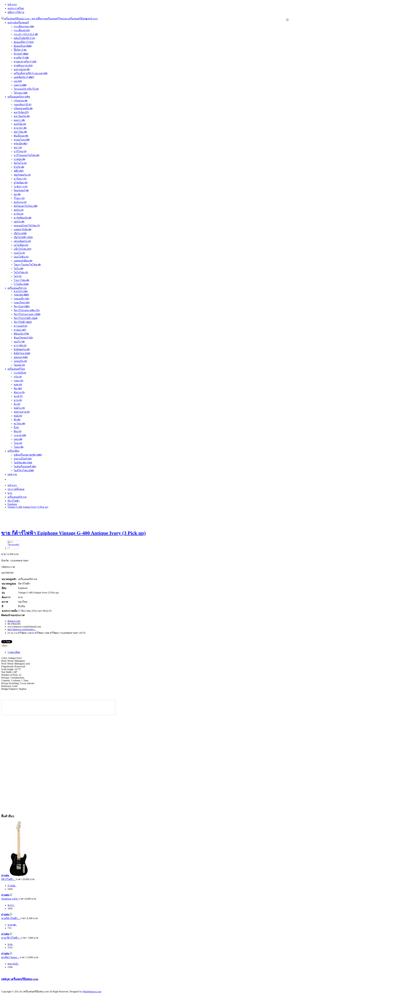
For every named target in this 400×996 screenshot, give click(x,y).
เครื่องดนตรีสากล (17, 497)
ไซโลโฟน (21, 272)
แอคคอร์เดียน (23, 260)
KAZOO (21, 291)
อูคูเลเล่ (21, 357)
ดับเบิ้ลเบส (21, 135)
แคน (18, 439)
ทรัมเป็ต (20, 143)
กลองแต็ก (21, 298)
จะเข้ (18, 396)
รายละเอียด (14, 652)
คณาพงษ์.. (13, 963)
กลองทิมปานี (22, 104)
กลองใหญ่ (22, 302)
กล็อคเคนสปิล (23, 108)
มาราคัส (20, 345)
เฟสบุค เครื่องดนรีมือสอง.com (19, 979)
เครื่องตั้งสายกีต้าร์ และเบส (30, 73)
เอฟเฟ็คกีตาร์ (24, 77)
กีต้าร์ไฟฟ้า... (8, 879)
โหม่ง (18, 447)
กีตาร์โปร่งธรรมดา (27, 314)
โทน (18, 443)
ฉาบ (18, 400)
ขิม (18, 388)
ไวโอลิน (21, 284)
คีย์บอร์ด (21, 333)
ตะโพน (19, 423)
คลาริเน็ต (21, 112)
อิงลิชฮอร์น (22, 349)
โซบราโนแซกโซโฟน (27, 264)
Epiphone (12, 504)
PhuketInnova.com (92, 991)
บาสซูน (19, 159)
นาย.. (10, 944)
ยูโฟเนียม (20, 182)
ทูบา (18, 147)
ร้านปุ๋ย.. (12, 885)
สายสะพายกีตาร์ (25, 61)
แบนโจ (19, 253)
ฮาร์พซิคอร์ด (22, 217)
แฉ (18, 81)
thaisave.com (14, 621)
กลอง (18, 380)
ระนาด (20, 435)
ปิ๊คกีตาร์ (20, 50)
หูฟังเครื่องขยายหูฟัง (28, 454)
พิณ (17, 431)
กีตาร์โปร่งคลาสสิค (27, 310)
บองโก (19, 341)
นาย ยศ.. (12, 924)
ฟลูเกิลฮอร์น (22, 174)
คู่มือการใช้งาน (16, 12)
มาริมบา (20, 178)
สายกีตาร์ (21, 57)
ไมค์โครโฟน (24, 470)
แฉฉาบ (20, 85)
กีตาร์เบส (22, 306)
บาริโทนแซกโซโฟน (26, 155)
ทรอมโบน (22, 139)
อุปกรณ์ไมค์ (23, 458)
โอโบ (18, 268)
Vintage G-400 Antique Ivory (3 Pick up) (28, 507)
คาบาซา (20, 128)
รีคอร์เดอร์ (21, 190)
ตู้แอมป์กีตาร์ (24, 42)
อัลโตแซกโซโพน (25, 206)
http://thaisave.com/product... (22, 629)
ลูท (17, 194)
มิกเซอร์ (21, 53)
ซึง (17, 419)
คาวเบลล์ (20, 326)
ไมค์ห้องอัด (23, 462)
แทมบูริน (20, 361)
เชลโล (19, 221)
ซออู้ (18, 415)
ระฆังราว (20, 186)
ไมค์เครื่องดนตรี (25, 466)
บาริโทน (20, 151)
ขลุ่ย (18, 384)
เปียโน (20, 233)
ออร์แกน (20, 202)
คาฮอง (20, 330)
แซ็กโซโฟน (22, 249)
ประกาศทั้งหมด (16, 489)
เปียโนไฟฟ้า (23, 237)
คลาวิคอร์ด (22, 116)
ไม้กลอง (20, 93)
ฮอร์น (18, 210)
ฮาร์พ (18, 214)
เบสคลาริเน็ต (22, 229)
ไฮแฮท (19, 365)
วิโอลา (19, 198)
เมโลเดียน (21, 245)
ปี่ (16, 427)
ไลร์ (17, 276)
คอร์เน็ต (20, 124)
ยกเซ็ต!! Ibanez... (10, 957)
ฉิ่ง (17, 404)
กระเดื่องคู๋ (22, 30)
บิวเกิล (19, 167)
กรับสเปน (20, 100)
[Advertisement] (200, 518)
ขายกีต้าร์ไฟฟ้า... (10, 918)
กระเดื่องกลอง (24, 26)
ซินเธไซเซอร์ (23, 337)
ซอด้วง (19, 408)
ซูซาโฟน (20, 132)
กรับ (18, 376)
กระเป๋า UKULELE (26, 34)
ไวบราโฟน (21, 280)
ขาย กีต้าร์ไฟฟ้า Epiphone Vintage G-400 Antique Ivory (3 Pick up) (73, 533)
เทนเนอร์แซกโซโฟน (27, 225)
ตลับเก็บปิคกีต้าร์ (24, 38)
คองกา (19, 120)
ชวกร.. (11, 905)
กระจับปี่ (20, 373)
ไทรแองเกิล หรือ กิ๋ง (26, 89)
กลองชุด (21, 294)
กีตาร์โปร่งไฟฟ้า (25, 318)
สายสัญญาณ (23, 65)
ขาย (10, 493)
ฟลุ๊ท (18, 171)
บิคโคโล (20, 163)
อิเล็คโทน (22, 353)
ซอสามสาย (22, 412)
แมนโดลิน (21, 256)
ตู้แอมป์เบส (23, 46)
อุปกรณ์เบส (22, 69)
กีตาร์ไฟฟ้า (23, 322)
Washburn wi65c (10, 898)
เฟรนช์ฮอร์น (22, 241)
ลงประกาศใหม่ (16, 8)
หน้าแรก (12, 4)
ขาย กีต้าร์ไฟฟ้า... (11, 938)
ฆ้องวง (19, 392)
